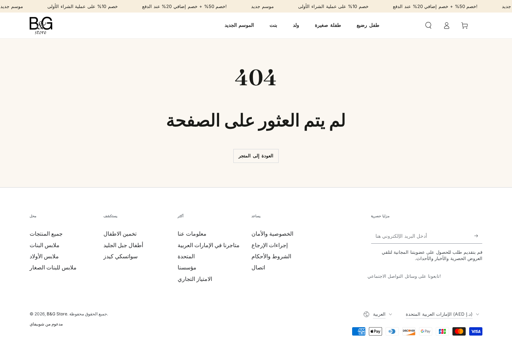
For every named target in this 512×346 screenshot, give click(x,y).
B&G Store (57, 313)
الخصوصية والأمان (272, 233)
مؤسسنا (187, 267)
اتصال (258, 267)
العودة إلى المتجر (256, 155)
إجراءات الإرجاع (269, 245)
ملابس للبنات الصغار (53, 267)
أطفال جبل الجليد (123, 245)
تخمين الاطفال (120, 233)
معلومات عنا (192, 233)
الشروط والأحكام (271, 256)
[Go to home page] (41, 25)
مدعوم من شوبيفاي (46, 324)
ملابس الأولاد (44, 256)
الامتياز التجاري (195, 278)
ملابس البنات (45, 245)
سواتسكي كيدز (120, 256)
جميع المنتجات (46, 233)
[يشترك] (478, 235)
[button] (428, 25)
